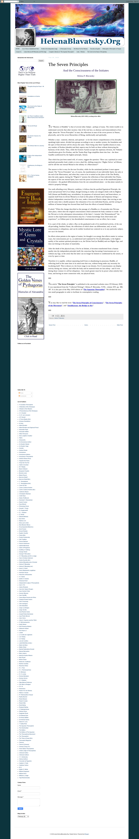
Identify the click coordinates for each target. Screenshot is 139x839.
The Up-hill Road (32, 126)
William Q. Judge (23, 775)
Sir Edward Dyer (23, 715)
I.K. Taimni (22, 576)
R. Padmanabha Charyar (26, 695)
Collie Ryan (22, 496)
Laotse (21, 632)
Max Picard (22, 657)
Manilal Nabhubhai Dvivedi (26, 649)
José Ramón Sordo (24, 612)
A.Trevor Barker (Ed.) (25, 419)
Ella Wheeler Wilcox (24, 525)
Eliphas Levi (22, 520)
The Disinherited (23, 728)
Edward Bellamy (23, 516)
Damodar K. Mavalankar (26, 500)
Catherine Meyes (24, 492)
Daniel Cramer (23, 502)
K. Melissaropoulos (24, 622)
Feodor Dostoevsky (24, 537)
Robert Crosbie (23, 701)
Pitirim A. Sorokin (23, 692)
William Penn (22, 773)
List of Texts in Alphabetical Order (30, 48)
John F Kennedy (23, 601)
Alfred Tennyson (23, 433)
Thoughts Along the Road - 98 (35, 86)
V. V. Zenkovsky (23, 757)
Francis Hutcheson (24, 543)
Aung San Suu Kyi (24, 462)
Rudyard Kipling (23, 707)
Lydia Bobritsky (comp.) (25, 643)
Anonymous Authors (24, 454)
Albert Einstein (23, 425)
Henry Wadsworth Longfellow (27, 570)
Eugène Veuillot (23, 533)
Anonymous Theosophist (26, 456)
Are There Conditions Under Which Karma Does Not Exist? (35, 116)
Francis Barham (23, 541)
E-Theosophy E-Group (65, 48)
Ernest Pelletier (23, 531)
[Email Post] (52, 315)
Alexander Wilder (24, 431)
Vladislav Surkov (23, 765)
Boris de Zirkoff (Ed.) (24, 479)
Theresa (21, 742)
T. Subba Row (23, 723)
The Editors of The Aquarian (26, 732)
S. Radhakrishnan (24, 709)
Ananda (21, 448)
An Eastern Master (24, 444)
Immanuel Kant (23, 581)
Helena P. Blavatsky (59, 318)
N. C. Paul (22, 668)
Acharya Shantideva (24, 421)
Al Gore (21, 423)
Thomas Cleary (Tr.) (24, 746)
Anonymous (22, 452)
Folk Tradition (23, 539)
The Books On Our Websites (81, 48)
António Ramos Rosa (25, 458)
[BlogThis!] (58, 316)
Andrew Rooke (23, 450)
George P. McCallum (24, 554)
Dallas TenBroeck (24, 498)
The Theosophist (23, 736)
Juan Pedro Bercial (24, 616)
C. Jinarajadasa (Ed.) (25, 483)
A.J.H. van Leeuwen (24, 415)
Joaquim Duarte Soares (25, 599)
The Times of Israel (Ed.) (26, 738)
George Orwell (23, 552)
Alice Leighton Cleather (25, 436)
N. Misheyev (22, 672)
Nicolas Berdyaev (24, 676)
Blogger (87, 834)
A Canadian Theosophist (26, 404)
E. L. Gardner (22, 512)
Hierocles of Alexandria (25, 574)
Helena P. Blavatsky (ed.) (26, 566)
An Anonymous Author (25, 442)
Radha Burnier (23, 697)
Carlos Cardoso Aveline (25, 487)
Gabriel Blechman (24, 545)
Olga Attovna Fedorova (25, 682)
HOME (18, 48)
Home (86, 325)
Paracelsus (22, 688)
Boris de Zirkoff (23, 477)
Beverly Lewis (23, 473)
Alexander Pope (23, 429)
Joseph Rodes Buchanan (26, 614)
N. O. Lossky (22, 674)
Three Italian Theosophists (26, 748)
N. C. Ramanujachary (25, 670)
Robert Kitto (22, 703)
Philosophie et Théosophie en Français (112, 48)
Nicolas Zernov (23, 678)
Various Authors (23, 759)
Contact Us (18, 52)
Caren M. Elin (23, 485)
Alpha (20, 438)
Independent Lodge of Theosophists (29, 583)
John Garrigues (23, 603)
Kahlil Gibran (22, 624)
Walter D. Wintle (23, 769)
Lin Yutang (22, 639)
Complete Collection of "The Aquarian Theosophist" (61, 52)
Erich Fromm (22, 529)
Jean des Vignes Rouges (26, 589)
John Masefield (23, 605)
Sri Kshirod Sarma (24, 719)
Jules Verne (22, 618)
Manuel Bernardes (24, 651)
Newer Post (52, 325)
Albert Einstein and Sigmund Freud (28, 427)
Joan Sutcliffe (23, 595)
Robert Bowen (23, 699)
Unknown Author (23, 753)
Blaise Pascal (23, 475)
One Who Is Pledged (25, 684)
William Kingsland (24, 771)
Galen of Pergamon (24, 547)
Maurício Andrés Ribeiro (25, 655)
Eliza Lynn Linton (24, 523)
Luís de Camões (23, 641)
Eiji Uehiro (22, 518)
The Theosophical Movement (27, 734)
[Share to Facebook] (62, 316)
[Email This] (56, 316)
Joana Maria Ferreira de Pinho (27, 597)
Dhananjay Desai (24, 506)
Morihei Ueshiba (23, 663)
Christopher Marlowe (25, 494)
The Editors (22, 730)
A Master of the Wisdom (25, 409)
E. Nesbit (21, 514)
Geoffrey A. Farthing (24, 550)
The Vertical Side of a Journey (35, 145)
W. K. (20, 767)
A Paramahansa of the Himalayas (28, 411)
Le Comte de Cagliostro (25, 634)
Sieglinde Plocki (23, 713)
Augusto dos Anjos (24, 460)
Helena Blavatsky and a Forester (28, 562)
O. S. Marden (22, 680)
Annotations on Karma (33, 96)
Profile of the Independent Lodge (49, 48)
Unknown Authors (24, 755)
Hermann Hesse (23, 572)
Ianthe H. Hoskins (24, 578)
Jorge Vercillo (23, 610)
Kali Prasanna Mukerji (25, 626)
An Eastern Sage (23, 446)
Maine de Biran (23, 645)
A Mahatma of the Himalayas (27, 407)
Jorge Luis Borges (24, 608)
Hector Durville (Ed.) (24, 560)
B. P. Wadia (22, 467)
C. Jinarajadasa (23, 481)
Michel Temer (23, 659)
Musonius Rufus (23, 665)
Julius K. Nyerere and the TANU (28, 620)
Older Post (120, 325)
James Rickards (23, 587)
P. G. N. (21, 686)
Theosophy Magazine (25, 740)
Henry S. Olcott (23, 568)
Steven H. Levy (23, 721)
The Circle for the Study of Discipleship (97, 52)
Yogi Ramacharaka (24, 777)
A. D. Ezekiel (22, 413)
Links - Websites (81, 52)
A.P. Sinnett (22, 417)
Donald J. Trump (23, 508)
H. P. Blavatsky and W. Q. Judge (28, 556)
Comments (23, 396)
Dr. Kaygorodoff (23, 510)
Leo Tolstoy (22, 637)
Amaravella (22, 440)
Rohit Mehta (22, 705)
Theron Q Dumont (24, 744)
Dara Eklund (22, 504)
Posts (21, 393)
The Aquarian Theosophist (26, 726)
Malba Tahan (22, 647)
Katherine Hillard (23, 628)
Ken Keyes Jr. (23, 630)
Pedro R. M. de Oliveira (25, 690)
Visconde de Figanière (25, 761)
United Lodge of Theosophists (27, 750)
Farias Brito (22, 535)
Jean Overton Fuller (24, 591)
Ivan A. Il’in (22, 585)
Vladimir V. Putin (23, 763)
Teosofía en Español (95, 48)
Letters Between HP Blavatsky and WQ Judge (35, 52)
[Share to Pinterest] (64, 316)
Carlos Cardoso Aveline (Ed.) (27, 489)
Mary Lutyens (23, 653)
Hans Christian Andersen (26, 558)
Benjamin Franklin (24, 471)
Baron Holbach (23, 469)
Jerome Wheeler (23, 593)
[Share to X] (60, 316)
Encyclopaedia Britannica (26, 527)
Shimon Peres (23, 711)
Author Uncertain (23, 465)
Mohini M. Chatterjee (25, 661)
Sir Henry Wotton (23, 717)
